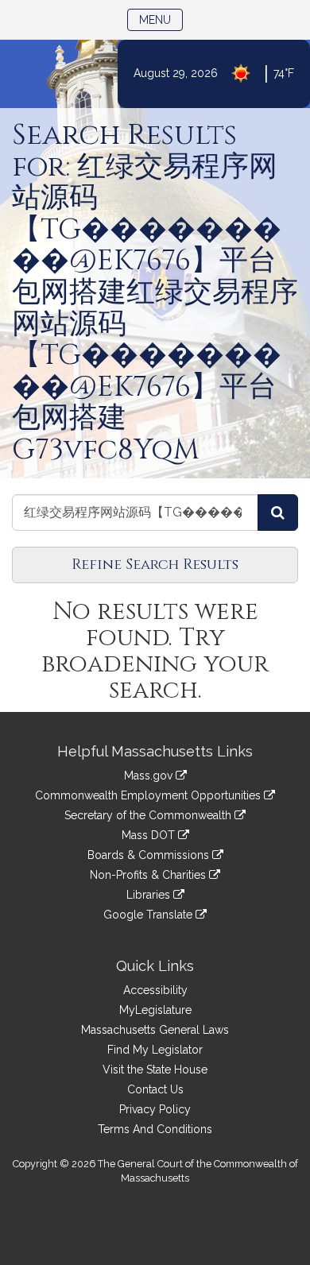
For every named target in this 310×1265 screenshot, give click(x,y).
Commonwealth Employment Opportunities (149, 795)
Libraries (149, 894)
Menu (161, 19)
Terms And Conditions (155, 1129)
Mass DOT (150, 835)
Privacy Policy (155, 1109)
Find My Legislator (155, 1049)
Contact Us (155, 1089)
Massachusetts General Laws (155, 1029)
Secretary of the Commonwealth (149, 815)
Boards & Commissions (149, 855)
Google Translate (149, 914)
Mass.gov (150, 775)
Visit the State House (155, 1069)
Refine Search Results (155, 564)
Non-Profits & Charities (149, 874)
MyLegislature (155, 1010)
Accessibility (155, 990)
